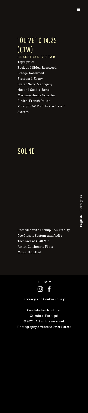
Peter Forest (62, 327)
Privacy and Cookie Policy (44, 299)
